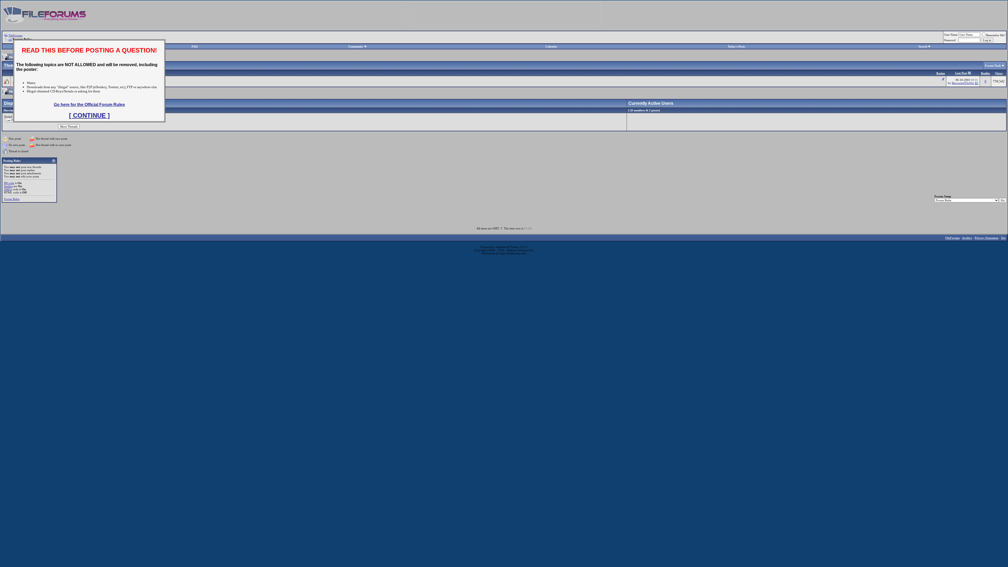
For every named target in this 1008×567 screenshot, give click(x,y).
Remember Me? (995, 35)
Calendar (551, 46)
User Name (951, 34)
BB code (9, 183)
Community (355, 46)
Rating (940, 73)
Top (1003, 237)
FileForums (15, 35)
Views (998, 73)
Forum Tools (993, 65)
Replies (985, 73)
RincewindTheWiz (963, 83)
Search (922, 46)
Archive (967, 237)
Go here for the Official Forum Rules (89, 104)
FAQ (195, 46)
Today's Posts (736, 46)
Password (950, 40)
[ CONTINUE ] (89, 115)
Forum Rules (11, 199)
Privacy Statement (986, 237)
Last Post (961, 73)
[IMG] (8, 189)
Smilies (8, 186)
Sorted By (10, 116)
